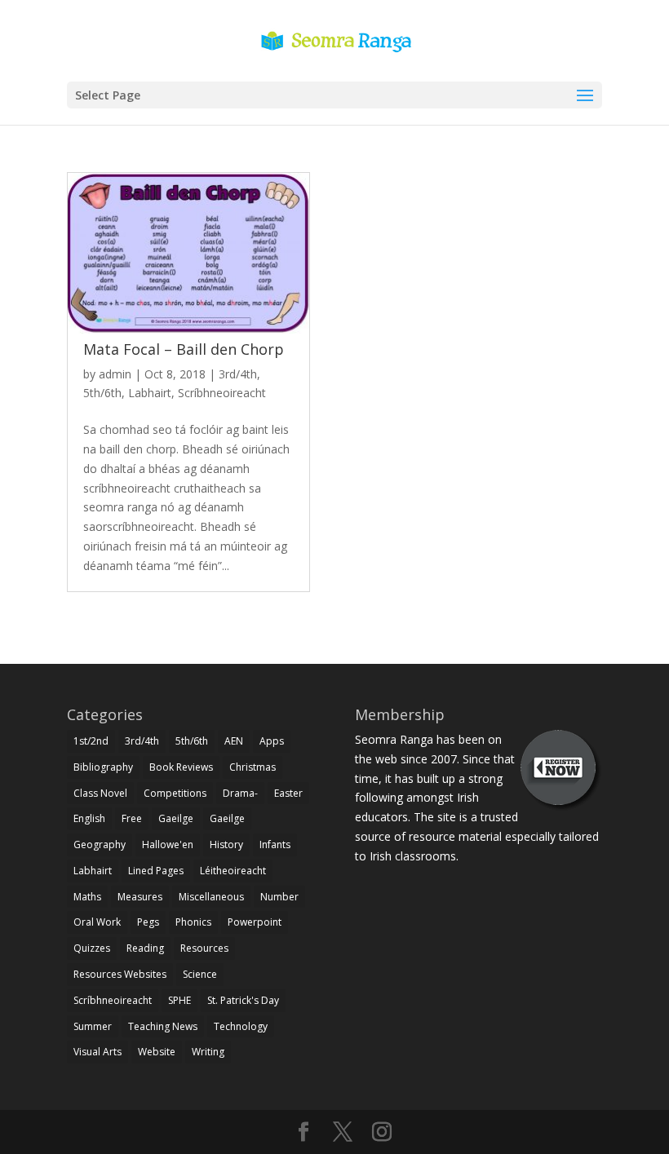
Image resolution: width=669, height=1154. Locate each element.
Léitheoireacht (233, 871)
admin (115, 374)
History (226, 844)
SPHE (179, 1000)
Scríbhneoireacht (222, 392)
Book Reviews (181, 767)
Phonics (193, 922)
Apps (271, 741)
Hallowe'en (167, 844)
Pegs (148, 922)
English (89, 818)
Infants (274, 844)
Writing (208, 1052)
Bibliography (103, 767)
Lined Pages (156, 871)
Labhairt (149, 392)
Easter (288, 793)
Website (156, 1052)
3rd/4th (238, 374)
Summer (92, 1026)
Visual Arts (97, 1052)
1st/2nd (91, 741)
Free (132, 818)
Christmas (252, 767)
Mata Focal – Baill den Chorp (183, 349)
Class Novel (100, 793)
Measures (139, 897)
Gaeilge (175, 818)
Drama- (240, 793)
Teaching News (162, 1026)
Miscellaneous (211, 897)
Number (279, 897)
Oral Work (97, 922)
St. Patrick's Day (243, 1000)
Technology (241, 1026)
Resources (204, 948)
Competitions (175, 793)
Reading (145, 948)
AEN (233, 741)
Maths (87, 897)
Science (200, 974)
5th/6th (102, 392)
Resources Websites (119, 974)
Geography (99, 844)
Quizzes (91, 948)
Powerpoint (254, 922)
